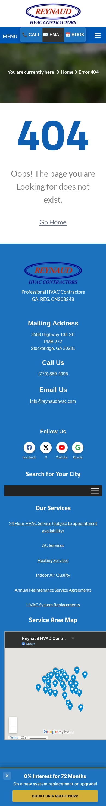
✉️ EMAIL (53, 34)
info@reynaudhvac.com (53, 401)
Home (67, 72)
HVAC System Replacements (53, 604)
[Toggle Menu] (95, 490)
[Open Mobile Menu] (97, 35)
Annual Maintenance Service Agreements (53, 589)
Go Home (53, 222)
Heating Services (53, 560)
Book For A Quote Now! (55, 796)
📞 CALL (31, 34)
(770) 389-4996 (53, 373)
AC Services (53, 545)
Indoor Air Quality (53, 574)
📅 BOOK (75, 34)
